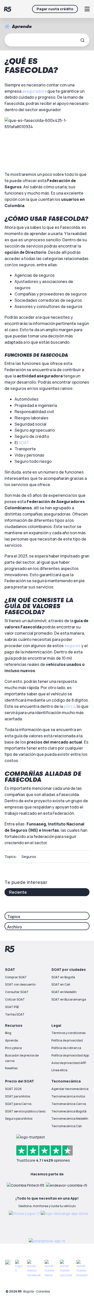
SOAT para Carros (18, 1104)
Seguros (29, 856)
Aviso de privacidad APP (68, 1063)
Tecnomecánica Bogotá (68, 1111)
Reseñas (11, 1068)
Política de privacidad (67, 1040)
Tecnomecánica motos (68, 1096)
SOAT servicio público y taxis (25, 1111)
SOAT (24, 442)
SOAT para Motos (17, 1096)
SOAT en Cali (60, 984)
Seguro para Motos (18, 1118)
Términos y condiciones (68, 1033)
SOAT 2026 (13, 1089)
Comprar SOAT (16, 977)
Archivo (14, 927)
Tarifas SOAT (15, 1014)
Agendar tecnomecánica (69, 1089)
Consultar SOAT (17, 992)
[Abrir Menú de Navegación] (87, 9)
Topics (13, 916)
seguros (72, 645)
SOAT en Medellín (64, 992)
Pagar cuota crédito (55, 8)
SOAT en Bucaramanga (68, 999)
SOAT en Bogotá (63, 977)
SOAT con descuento (20, 984)
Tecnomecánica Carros (68, 1104)
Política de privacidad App (70, 1055)
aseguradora (34, 91)
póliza (69, 706)
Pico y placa (13, 1048)
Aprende (11, 1040)
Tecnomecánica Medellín (69, 1118)
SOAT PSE (12, 1007)
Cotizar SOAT (15, 999)
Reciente (18, 892)
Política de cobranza (66, 1048)
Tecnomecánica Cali (66, 1126)
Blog (8, 1033)
